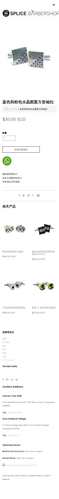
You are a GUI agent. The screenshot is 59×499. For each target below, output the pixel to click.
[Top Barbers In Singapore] (19, 465)
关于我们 (6, 342)
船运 (4, 349)
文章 (4, 356)
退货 (4, 353)
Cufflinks (13, 109)
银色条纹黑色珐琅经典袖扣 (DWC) (43, 253)
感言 (4, 346)
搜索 (4, 338)
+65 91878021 (13, 435)
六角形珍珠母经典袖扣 (13, 307)
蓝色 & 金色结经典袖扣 (44, 307)
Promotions (8, 360)
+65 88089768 (14, 412)
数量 (4, 133)
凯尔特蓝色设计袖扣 (12, 251)
